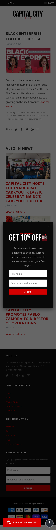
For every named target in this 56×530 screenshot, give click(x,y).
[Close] (50, 225)
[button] (49, 523)
